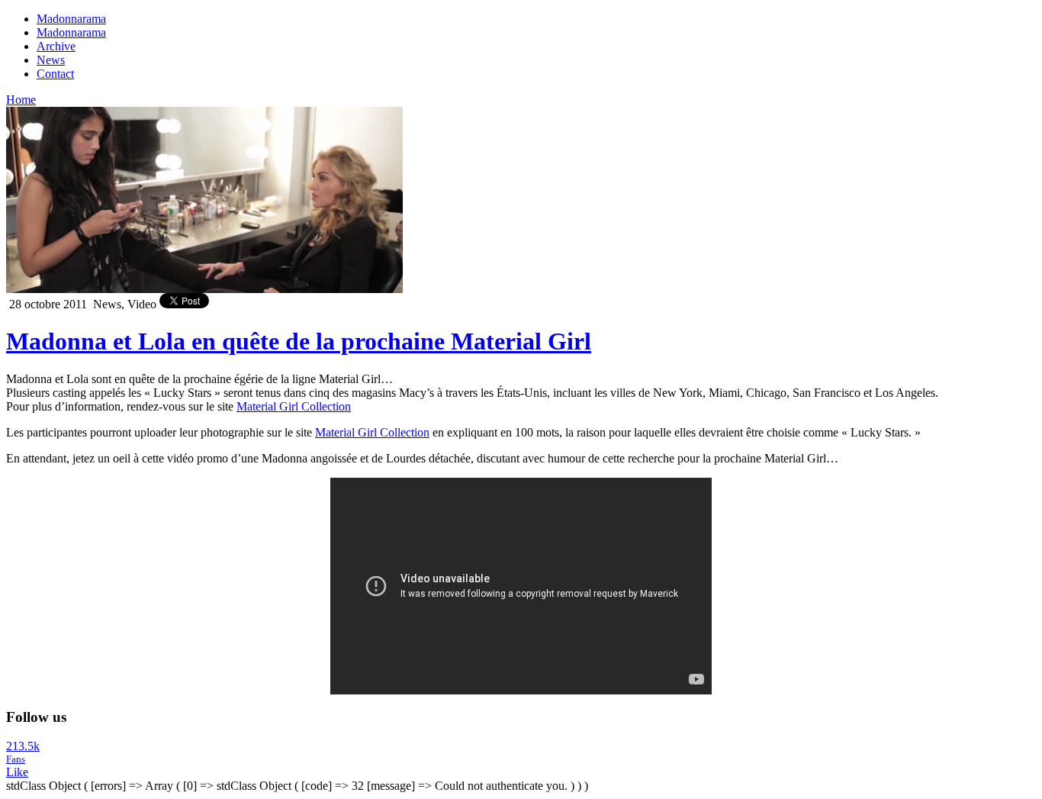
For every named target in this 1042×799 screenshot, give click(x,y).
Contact (55, 73)
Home (21, 99)
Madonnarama (71, 18)
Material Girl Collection (293, 406)
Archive (56, 46)
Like (17, 771)
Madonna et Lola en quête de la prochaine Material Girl (298, 341)
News (51, 59)
